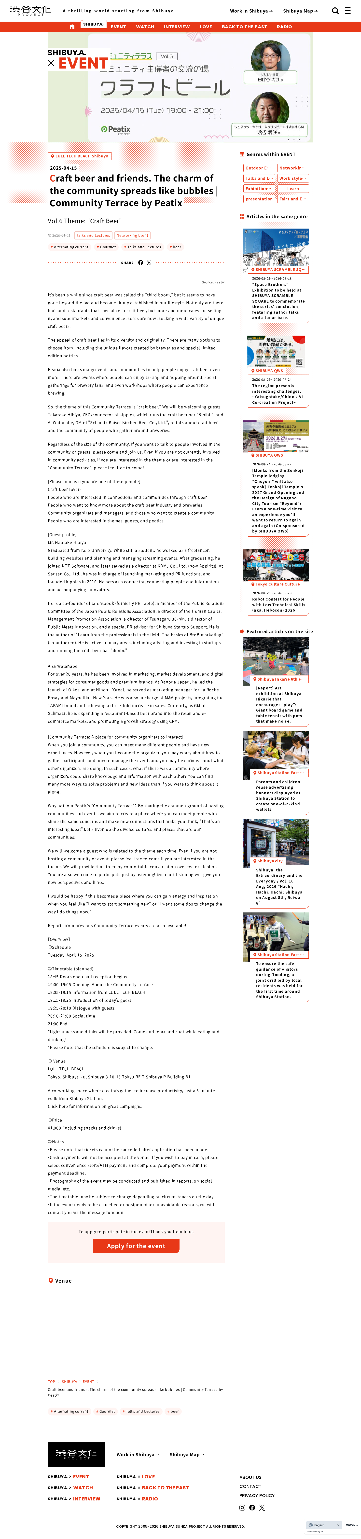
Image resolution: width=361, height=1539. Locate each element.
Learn (293, 189)
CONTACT (250, 1486)
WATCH (145, 27)
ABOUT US (250, 1477)
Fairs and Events (296, 199)
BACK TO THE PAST (244, 27)
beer (175, 247)
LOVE (206, 27)
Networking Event (132, 235)
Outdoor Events (262, 168)
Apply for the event (136, 1246)
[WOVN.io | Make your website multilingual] (351, 1525)
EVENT (118, 27)
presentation (259, 199)
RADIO (284, 27)
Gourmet (106, 247)
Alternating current (69, 247)
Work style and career (302, 178)
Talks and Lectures (93, 235)
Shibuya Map (298, 11)
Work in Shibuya (249, 11)
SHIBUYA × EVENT (78, 1381)
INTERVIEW (177, 27)
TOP (51, 1381)
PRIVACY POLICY (257, 1495)
